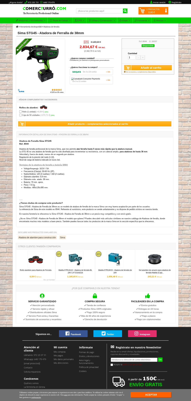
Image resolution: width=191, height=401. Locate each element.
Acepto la (127, 364)
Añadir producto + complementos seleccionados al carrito (98, 123)
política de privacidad (132, 364)
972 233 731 (33, 2)
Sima (62, 237)
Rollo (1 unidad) (29, 112)
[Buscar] (125, 10)
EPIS (79, 20)
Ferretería (142, 20)
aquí (65, 395)
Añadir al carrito (151, 68)
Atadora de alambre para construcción (37, 237)
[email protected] (32, 363)
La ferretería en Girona (34, 387)
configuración (36, 397)
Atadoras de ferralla (51, 27)
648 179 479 (49, 2)
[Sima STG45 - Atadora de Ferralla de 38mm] (40, 87)
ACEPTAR (151, 395)
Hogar (125, 20)
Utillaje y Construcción (102, 20)
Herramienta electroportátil (31, 27)
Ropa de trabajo (60, 20)
